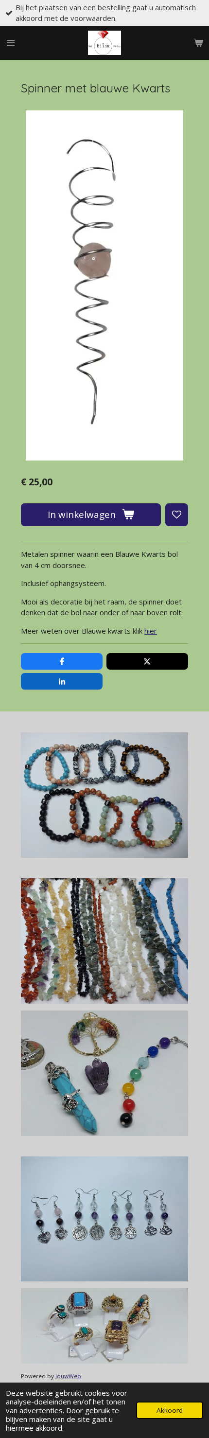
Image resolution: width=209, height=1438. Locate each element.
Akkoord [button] (170, 1410)
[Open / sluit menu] (10, 43)
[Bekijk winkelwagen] (198, 43)
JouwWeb (68, 1376)
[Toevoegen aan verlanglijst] (176, 514)
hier (150, 631)
